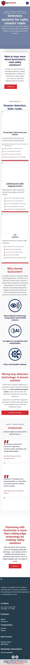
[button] (27, 3)
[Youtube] (16, 657)
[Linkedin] (13, 657)
